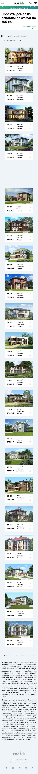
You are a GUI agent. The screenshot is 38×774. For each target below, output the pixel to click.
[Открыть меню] (2, 3)
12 (33, 655)
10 (26, 655)
